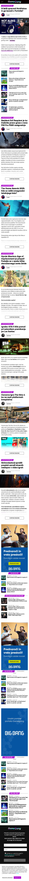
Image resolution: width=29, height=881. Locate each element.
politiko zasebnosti (9, 854)
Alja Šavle (9, 335)
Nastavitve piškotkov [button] (7, 877)
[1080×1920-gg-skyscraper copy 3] (14, 755)
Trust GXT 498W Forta (7, 50)
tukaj (17, 873)
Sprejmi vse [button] (17, 877)
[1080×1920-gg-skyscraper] (14, 571)
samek (8, 15)
